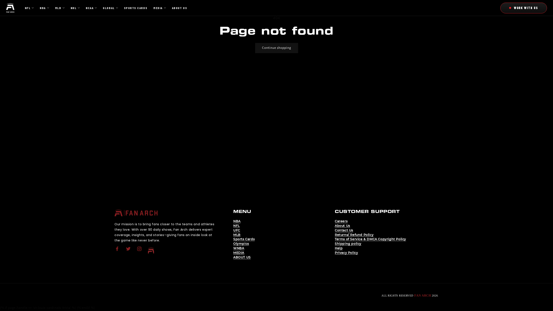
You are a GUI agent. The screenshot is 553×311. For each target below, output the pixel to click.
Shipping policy (348, 243)
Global (108, 8)
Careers (341, 221)
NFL (236, 225)
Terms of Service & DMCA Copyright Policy (370, 239)
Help (339, 248)
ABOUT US (242, 257)
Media (158, 8)
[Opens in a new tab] (117, 251)
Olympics (241, 243)
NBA (237, 221)
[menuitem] (117, 250)
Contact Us (344, 230)
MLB (237, 234)
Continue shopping (276, 48)
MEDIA (238, 252)
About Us (342, 225)
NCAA (90, 8)
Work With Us (526, 8)
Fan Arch (422, 295)
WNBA (238, 248)
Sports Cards (244, 239)
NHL (74, 8)
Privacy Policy (346, 252)
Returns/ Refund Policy (354, 234)
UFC (236, 230)
